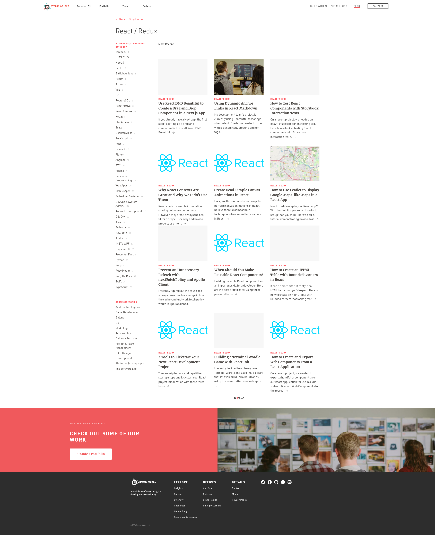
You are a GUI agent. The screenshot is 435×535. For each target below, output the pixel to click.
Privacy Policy (239, 499)
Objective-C (125, 249)
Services (81, 5)
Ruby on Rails (126, 276)
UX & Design (123, 353)
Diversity (179, 499)
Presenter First (126, 254)
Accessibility (123, 333)
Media (235, 494)
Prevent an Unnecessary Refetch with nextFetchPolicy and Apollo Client (181, 277)
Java (120, 222)
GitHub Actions (126, 73)
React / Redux (126, 111)
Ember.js (123, 227)
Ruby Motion (124, 270)
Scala (120, 127)
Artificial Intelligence (128, 307)
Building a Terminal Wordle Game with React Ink (237, 359)
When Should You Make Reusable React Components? (238, 272)
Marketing (122, 328)
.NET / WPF (124, 243)
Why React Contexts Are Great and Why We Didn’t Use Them (182, 195)
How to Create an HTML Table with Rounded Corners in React (294, 275)
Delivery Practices (127, 338)
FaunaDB (122, 149)
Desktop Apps (125, 132)
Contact (378, 6)
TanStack (122, 52)
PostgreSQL (124, 100)
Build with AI (318, 6)
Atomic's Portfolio (90, 454)
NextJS (121, 62)
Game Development (127, 312)
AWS (120, 165)
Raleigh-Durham (212, 505)
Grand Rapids (210, 499)
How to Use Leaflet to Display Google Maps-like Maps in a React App (294, 195)
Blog (357, 6)
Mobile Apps (125, 191)
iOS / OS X (123, 233)
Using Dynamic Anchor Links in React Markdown (235, 105)
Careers (178, 494)
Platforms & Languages (130, 363)
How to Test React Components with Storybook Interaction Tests (294, 108)
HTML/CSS (124, 57)
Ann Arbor (208, 488)
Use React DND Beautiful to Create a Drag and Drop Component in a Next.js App (181, 108)
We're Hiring (339, 6)
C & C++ (122, 216)
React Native (125, 105)
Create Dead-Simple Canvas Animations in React (237, 192)
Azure (121, 84)
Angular (122, 159)
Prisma (121, 170)
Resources (179, 505)
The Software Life (126, 368)
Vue (119, 89)
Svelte (121, 68)
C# (119, 95)
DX (117, 322)
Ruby (120, 265)
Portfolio (104, 5)
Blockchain (124, 122)
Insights (178, 488)
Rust (120, 143)
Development (124, 358)
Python (122, 260)
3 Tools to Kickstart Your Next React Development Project (179, 362)
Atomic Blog (180, 511)
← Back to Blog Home (129, 19)
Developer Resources (185, 517)
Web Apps (124, 185)
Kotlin (120, 116)
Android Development (131, 211)
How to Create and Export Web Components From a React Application (291, 362)
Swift (120, 281)
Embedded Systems (129, 196)
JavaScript (124, 138)
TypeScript (124, 287)
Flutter (121, 154)
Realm (121, 78)
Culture (147, 5)
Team (125, 5)
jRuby (121, 238)
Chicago (207, 494)
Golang (120, 317)
